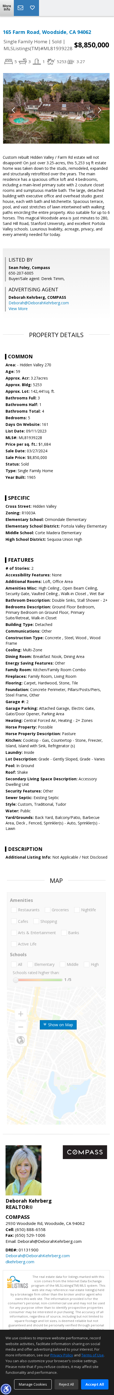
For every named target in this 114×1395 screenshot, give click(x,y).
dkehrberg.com (20, 1261)
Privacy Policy (61, 1355)
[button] (6, 1389)
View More (18, 308)
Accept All (95, 1384)
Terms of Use (92, 1355)
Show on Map (60, 1024)
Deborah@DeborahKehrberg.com (39, 302)
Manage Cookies (33, 1384)
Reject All (66, 1384)
